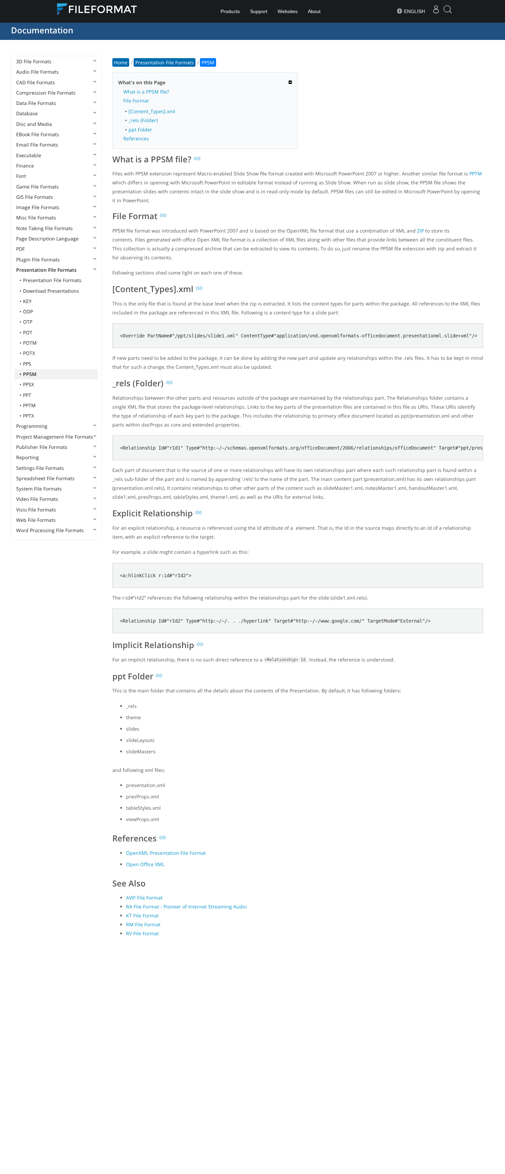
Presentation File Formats (46, 270)
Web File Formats (36, 520)
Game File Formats (37, 186)
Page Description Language (47, 238)
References (136, 138)
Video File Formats (37, 499)
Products (230, 11)
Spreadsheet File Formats (45, 478)
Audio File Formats (37, 71)
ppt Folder (140, 129)
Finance (25, 165)
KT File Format (142, 915)
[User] (436, 11)
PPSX (28, 384)
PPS (27, 363)
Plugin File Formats (38, 259)
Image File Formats (37, 207)
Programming (31, 426)
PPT (27, 395)
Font (21, 176)
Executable (28, 155)
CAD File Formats (35, 82)
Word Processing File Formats (50, 530)
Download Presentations (51, 291)
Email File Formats (37, 144)
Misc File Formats (36, 217)
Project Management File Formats (54, 436)
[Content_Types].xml (151, 111)
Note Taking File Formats (44, 228)
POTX (29, 353)
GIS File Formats (34, 197)
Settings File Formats (40, 468)
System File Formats (39, 488)
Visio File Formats (36, 509)
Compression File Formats (46, 92)
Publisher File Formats (41, 447)
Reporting (27, 457)
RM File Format (143, 924)
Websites (288, 11)
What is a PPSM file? (146, 91)
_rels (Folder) (143, 120)
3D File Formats (34, 61)
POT (27, 332)
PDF (20, 249)
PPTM (29, 405)
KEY (27, 301)
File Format (136, 100)
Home (120, 62)
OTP (27, 322)
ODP (28, 311)
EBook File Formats (37, 134)
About (314, 11)
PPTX (28, 415)
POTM (30, 343)
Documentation (42, 30)
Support (258, 11)
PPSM (29, 374)
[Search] (448, 11)
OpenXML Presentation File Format (166, 853)
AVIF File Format (144, 897)
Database (27, 113)
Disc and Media (34, 124)
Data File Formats (36, 103)
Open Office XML (145, 864)
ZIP (420, 230)
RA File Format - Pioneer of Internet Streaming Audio (186, 906)
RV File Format (142, 933)
